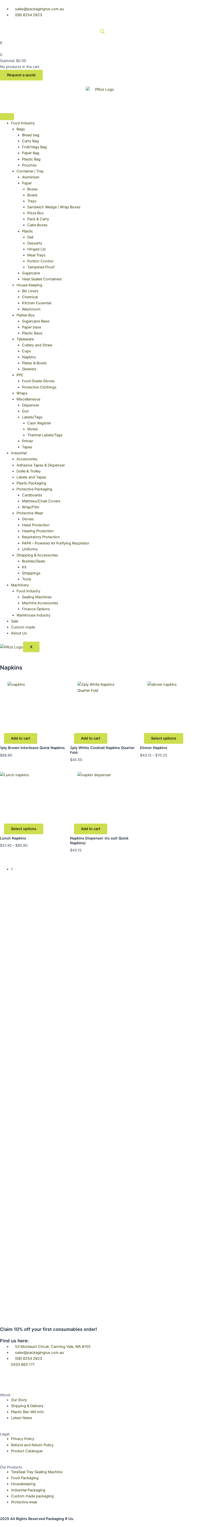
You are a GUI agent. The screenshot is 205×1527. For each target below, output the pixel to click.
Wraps (22, 393)
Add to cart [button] (20, 738)
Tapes (27, 447)
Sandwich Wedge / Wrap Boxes (53, 207)
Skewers (29, 369)
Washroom (31, 309)
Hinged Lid (36, 249)
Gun (25, 411)
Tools (26, 579)
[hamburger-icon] (7, 116)
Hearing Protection (38, 531)
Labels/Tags (32, 417)
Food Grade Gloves (38, 381)
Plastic (27, 231)
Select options (163, 738)
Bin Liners (30, 291)
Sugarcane (31, 273)
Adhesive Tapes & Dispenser (40, 465)
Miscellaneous (28, 399)
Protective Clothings (39, 387)
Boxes (32, 189)
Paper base (31, 327)
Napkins (29, 357)
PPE (19, 375)
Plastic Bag (31, 159)
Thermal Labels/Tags (44, 435)
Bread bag (30, 135)
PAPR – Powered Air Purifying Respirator (55, 543)
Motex (32, 429)
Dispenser (30, 405)
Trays (31, 201)
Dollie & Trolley (28, 471)
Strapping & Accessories (37, 555)
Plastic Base (32, 333)
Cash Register (39, 423)
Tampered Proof (40, 267)
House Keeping (29, 285)
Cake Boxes (37, 225)
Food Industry (23, 123)
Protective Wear (29, 513)
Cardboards (32, 495)
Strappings (31, 573)
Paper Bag (30, 153)
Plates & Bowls (34, 363)
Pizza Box (35, 213)
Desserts (34, 243)
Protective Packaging (34, 489)
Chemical (30, 297)
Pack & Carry (38, 219)
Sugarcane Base (35, 321)
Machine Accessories (40, 603)
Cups (26, 351)
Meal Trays (36, 255)
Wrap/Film (30, 507)
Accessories (26, 459)
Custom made (23, 627)
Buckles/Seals (33, 561)
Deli (30, 237)
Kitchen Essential (36, 303)
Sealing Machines (37, 597)
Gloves (28, 519)
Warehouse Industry (33, 615)
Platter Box (25, 315)
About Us (19, 633)
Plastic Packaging (31, 483)
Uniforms (30, 549)
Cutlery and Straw (37, 345)
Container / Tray (30, 171)
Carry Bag (30, 141)
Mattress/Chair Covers (41, 501)
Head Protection (36, 525)
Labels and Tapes (31, 477)
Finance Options (36, 609)
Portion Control (40, 261)
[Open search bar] (102, 31)
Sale (14, 621)
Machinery (20, 585)
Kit (24, 567)
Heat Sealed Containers (42, 279)
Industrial (18, 453)
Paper (27, 183)
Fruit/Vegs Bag (34, 147)
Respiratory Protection (41, 537)
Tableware (25, 339)
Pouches (29, 165)
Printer (27, 441)
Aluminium (31, 177)
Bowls (32, 195)
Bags (20, 129)
